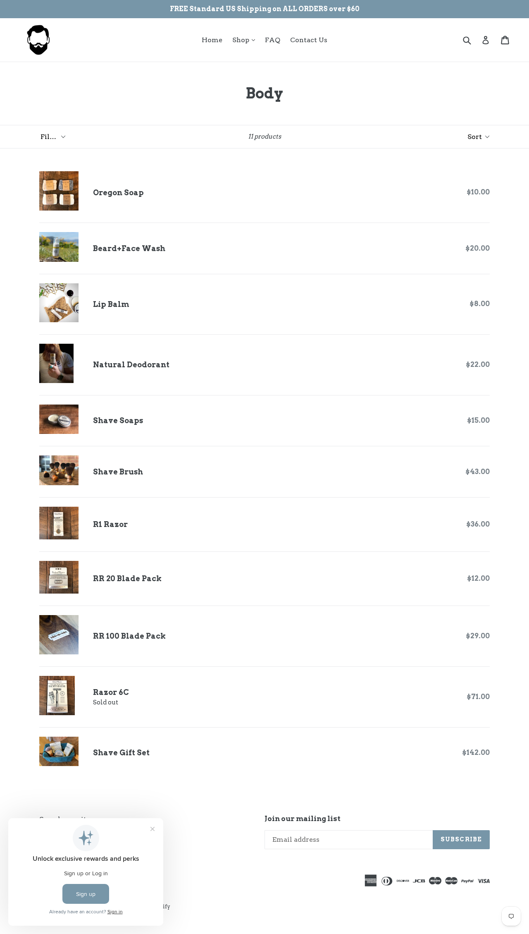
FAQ (272, 40)
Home (212, 40)
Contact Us (308, 40)
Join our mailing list (302, 818)
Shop (245, 40)
